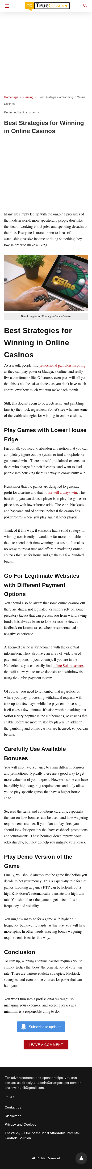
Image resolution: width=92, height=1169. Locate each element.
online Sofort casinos (68, 665)
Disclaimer (13, 1116)
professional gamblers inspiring (62, 365)
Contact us (13, 1107)
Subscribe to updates (45, 1027)
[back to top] (81, 1158)
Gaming (28, 97)
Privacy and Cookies (20, 1124)
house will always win (60, 492)
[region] (46, 173)
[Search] (84, 6)
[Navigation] (6, 6)
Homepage (11, 97)
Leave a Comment (46, 1045)
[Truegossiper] (47, 4)
